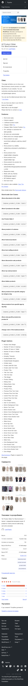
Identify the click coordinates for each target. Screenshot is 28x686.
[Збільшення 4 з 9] (11, 496)
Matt (4, 650)
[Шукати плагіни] (18, 12)
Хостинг (4, 626)
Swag (17, 642)
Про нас (4, 620)
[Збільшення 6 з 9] (24, 466)
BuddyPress (6, 655)
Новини (4, 623)
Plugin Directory (6, 7)
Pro (14, 125)
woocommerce (22, 568)
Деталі (5, 59)
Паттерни (18, 629)
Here (20, 110)
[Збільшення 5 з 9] (11, 505)
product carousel (22, 562)
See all (24, 599)
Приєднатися (19, 634)
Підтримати (19, 639)
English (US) (23, 555)
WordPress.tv (6, 642)
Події (16, 636)
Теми (16, 623)
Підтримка (6, 75)
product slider (22, 565)
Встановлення (7, 67)
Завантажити (6, 53)
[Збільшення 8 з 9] (24, 486)
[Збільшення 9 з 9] (24, 496)
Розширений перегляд (8, 573)
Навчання (4, 634)
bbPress (5, 652)
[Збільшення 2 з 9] (11, 476)
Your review (5, 599)
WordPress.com (7, 647)
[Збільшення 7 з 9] (24, 476)
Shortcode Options (20, 190)
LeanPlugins (12, 49)
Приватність (5, 629)
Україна (7, 662)
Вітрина (17, 620)
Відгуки (5, 63)
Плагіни (17, 626)
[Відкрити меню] (25, 2)
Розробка (6, 71)
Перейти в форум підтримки (10, 611)
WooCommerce (6, 455)
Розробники (5, 639)
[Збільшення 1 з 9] (11, 466)
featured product (22, 559)
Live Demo (5, 99)
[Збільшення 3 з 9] (11, 486)
